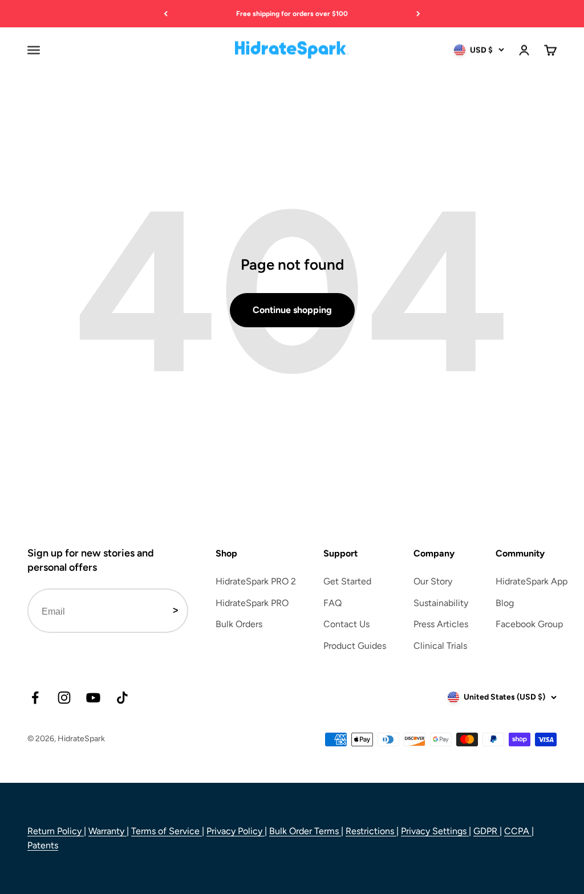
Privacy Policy (235, 831)
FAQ (332, 603)
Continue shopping (292, 309)
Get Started (347, 581)
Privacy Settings (435, 831)
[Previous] (166, 13)
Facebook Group (529, 624)
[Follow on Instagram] (64, 697)
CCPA (518, 831)
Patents (42, 845)
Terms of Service (166, 831)
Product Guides (354, 645)
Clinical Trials (440, 645)
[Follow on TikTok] (122, 697)
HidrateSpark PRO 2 (256, 581)
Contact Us (346, 624)
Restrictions (371, 831)
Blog (505, 603)
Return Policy (55, 831)
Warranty (107, 831)
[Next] (418, 13)
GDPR (486, 831)
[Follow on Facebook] (35, 697)
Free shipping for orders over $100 (292, 14)
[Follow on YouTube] (93, 697)
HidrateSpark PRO (252, 603)
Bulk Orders (239, 624)
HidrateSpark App (531, 581)
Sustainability (440, 603)
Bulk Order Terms (305, 831)
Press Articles (440, 624)
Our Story (432, 581)
